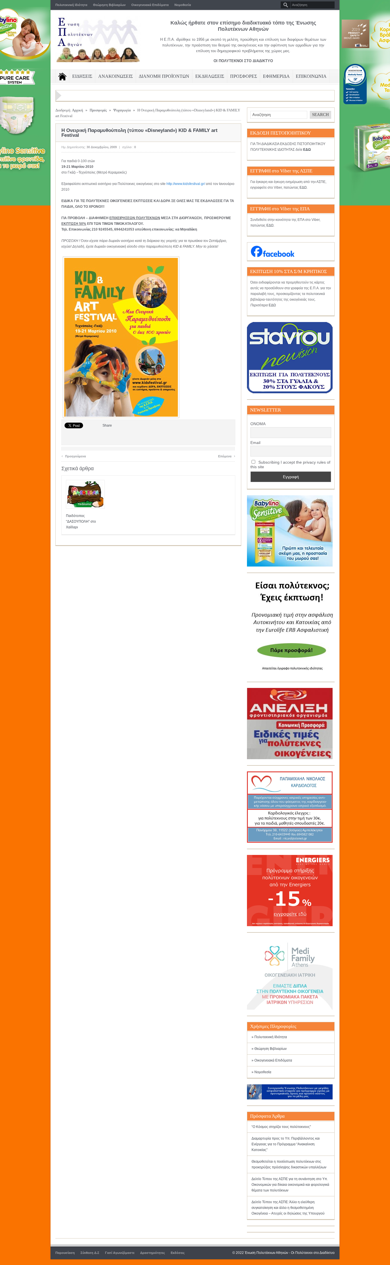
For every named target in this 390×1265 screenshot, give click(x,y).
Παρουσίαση (65, 1252)
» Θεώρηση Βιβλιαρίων (269, 1049)
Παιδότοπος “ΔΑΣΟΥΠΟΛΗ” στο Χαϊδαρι (81, 521)
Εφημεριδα (276, 76)
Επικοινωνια (311, 76)
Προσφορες (243, 76)
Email (255, 442)
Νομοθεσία (182, 5)
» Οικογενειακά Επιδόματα (272, 1060)
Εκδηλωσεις (209, 76)
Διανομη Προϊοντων (164, 76)
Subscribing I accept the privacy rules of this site (290, 464)
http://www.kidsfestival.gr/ (185, 184)
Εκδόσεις (178, 1252)
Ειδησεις (82, 76)
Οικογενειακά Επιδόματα (150, 5)
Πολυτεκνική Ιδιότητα (71, 5)
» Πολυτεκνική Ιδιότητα (269, 1037)
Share (107, 425)
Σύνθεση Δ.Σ (90, 1252)
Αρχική (77, 110)
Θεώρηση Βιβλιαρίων (109, 5)
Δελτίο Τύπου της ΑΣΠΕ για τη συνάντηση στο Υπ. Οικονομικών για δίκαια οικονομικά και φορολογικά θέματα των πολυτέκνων (290, 1184)
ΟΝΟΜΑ (258, 423)
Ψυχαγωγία (122, 110)
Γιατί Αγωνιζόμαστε (119, 1252)
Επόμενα (226, 456)
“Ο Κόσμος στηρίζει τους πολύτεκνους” (281, 1127)
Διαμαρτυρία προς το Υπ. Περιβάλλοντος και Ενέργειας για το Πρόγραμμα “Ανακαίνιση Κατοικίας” (286, 1144)
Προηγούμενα (73, 456)
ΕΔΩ (303, 188)
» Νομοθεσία (261, 1072)
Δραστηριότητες (152, 1252)
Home (62, 76)
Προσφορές (98, 110)
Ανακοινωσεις (115, 76)
